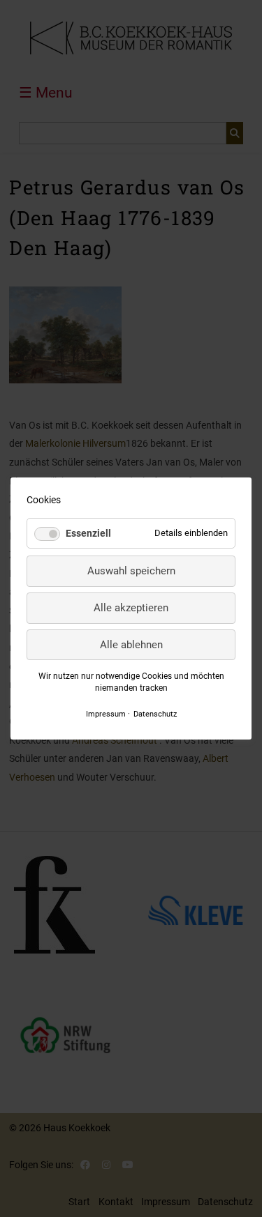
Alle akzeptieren (131, 608)
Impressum (106, 714)
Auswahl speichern (131, 571)
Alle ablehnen (131, 644)
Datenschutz (155, 714)
